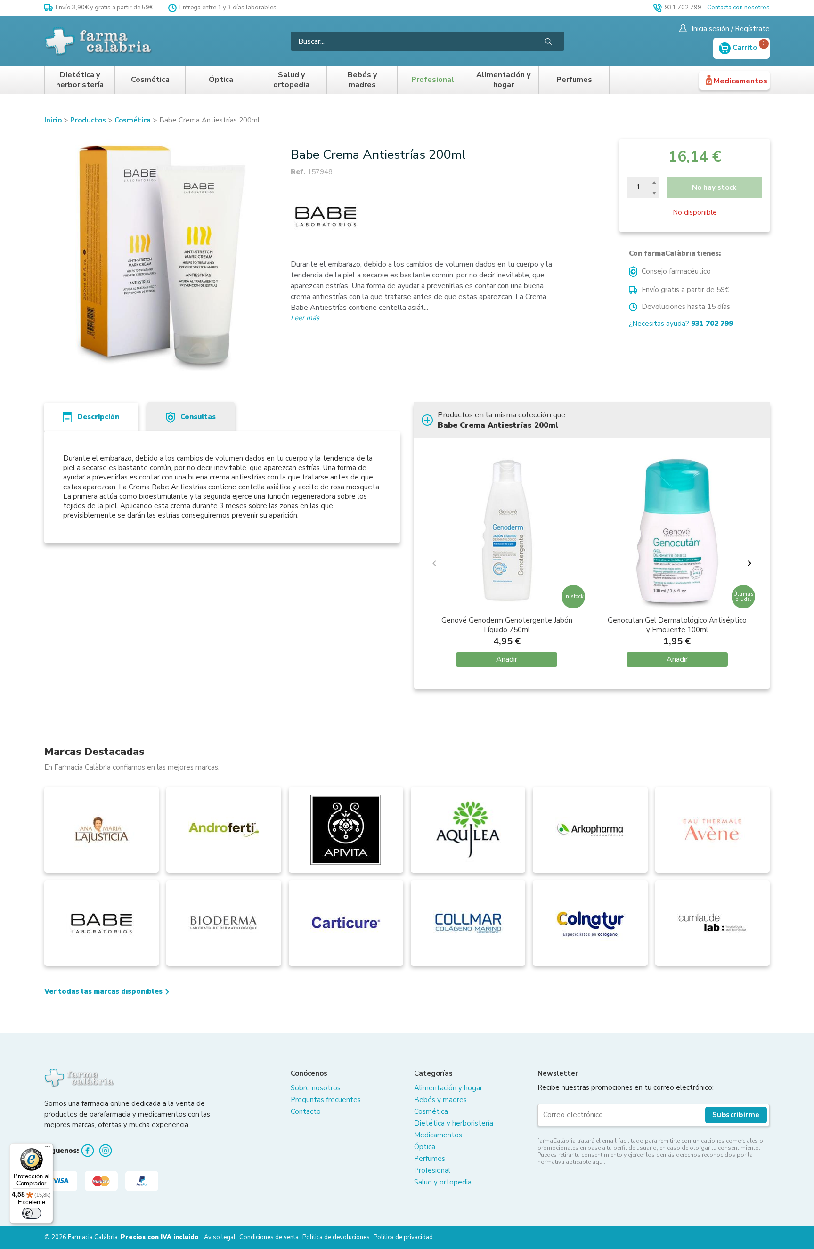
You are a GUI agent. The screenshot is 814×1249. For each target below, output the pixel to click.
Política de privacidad (403, 1237)
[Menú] (47, 1148)
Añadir (506, 659)
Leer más (305, 318)
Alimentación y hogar (503, 80)
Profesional (432, 80)
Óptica (221, 80)
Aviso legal (220, 1237)
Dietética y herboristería (80, 80)
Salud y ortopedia (291, 80)
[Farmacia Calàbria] (99, 41)
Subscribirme (736, 1114)
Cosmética (150, 80)
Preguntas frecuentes (326, 1099)
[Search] (548, 41)
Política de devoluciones (336, 1237)
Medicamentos (740, 81)
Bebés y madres (362, 80)
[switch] (31, 1213)
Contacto (306, 1111)
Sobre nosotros (316, 1088)
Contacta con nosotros (738, 7)
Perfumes (574, 80)
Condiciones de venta (269, 1237)
